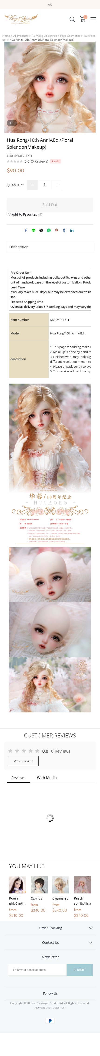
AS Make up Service (44, 36)
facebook (25, 230)
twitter (41, 230)
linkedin (72, 230)
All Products (21, 36)
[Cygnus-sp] (60, 884)
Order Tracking (50, 928)
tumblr (64, 230)
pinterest (56, 230)
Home (6, 36)
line (33, 230)
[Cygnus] (39, 884)
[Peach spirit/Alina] (82, 884)
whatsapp (49, 230)
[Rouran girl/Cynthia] (17, 884)
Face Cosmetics (70, 36)
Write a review (23, 761)
